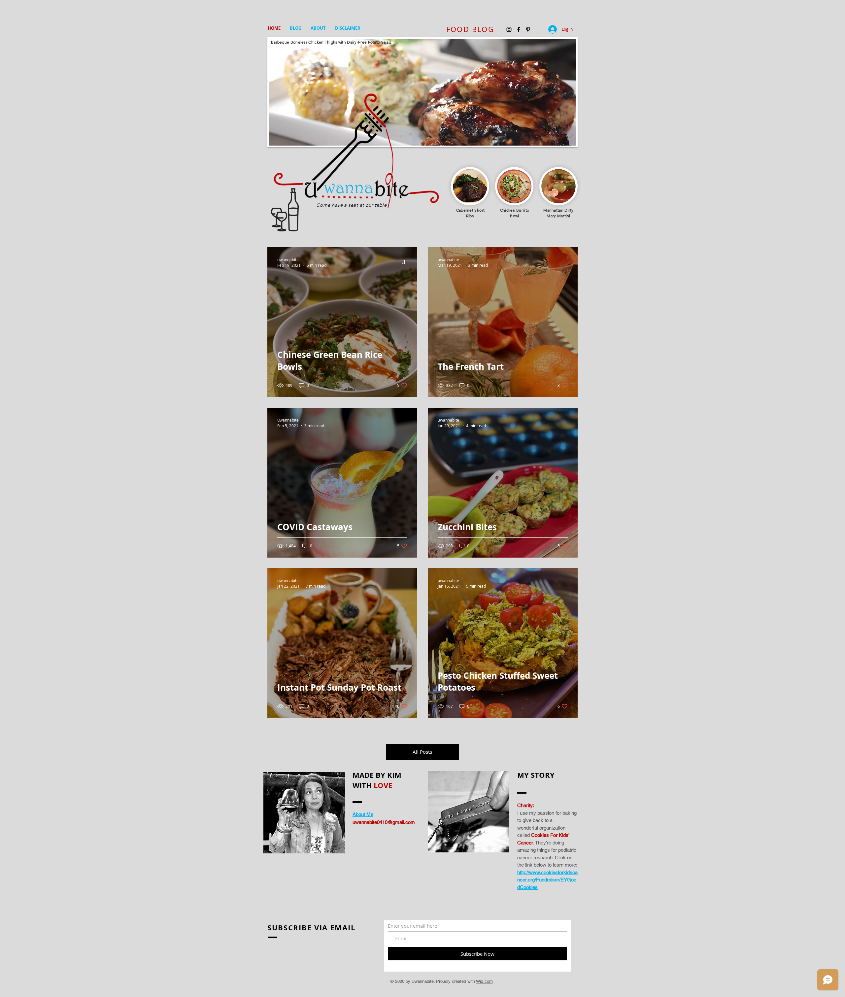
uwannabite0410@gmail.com (384, 822)
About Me (363, 814)
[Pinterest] (528, 29)
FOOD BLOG (470, 29)
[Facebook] (518, 29)
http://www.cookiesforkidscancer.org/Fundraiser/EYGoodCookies (547, 880)
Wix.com (484, 981)
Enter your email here (412, 925)
